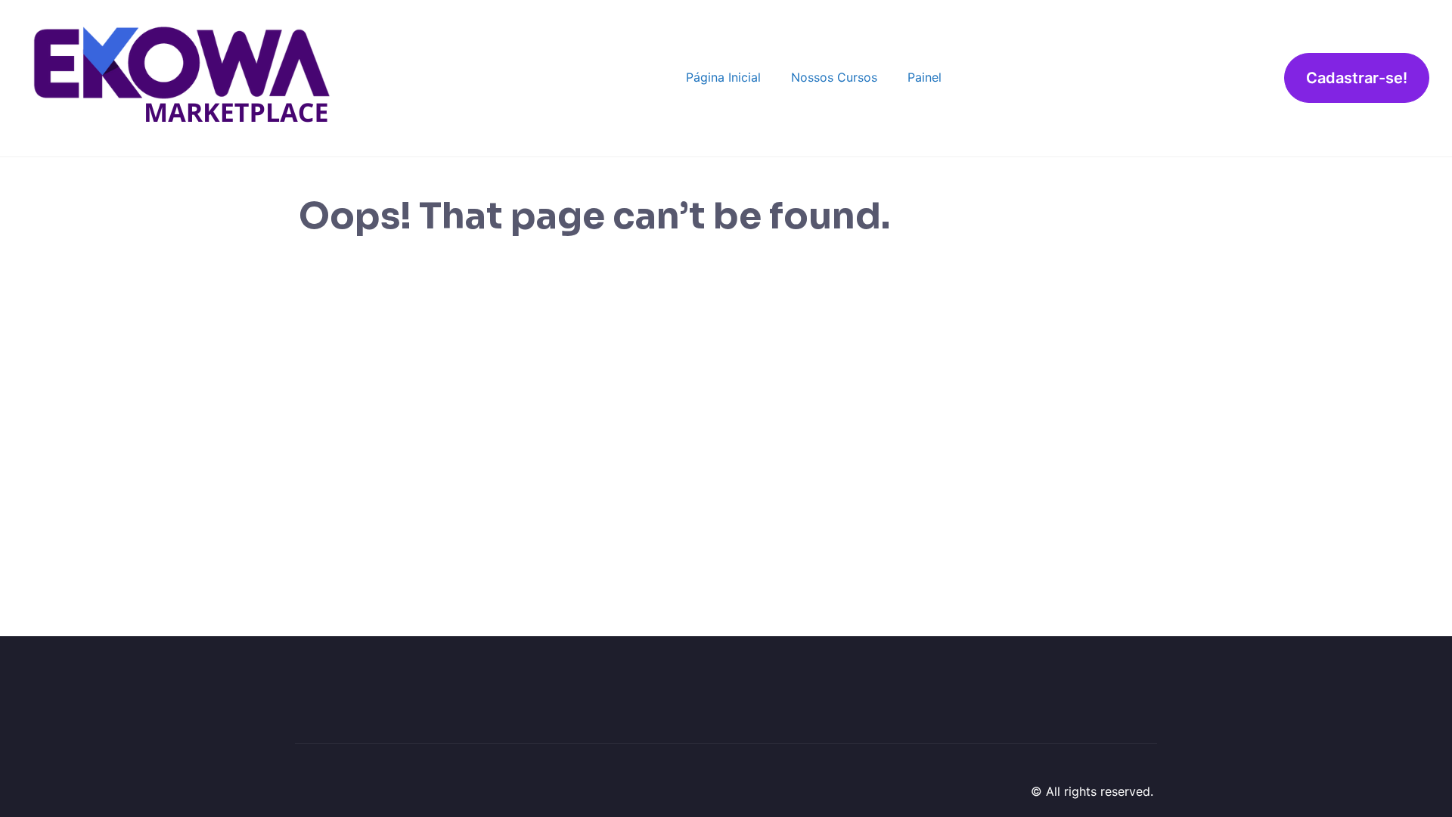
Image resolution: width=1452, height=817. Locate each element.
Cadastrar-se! (1356, 78)
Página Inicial (723, 77)
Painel (925, 77)
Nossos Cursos (834, 77)
